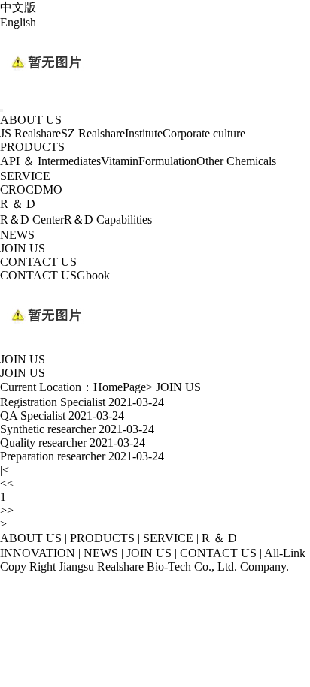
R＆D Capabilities (108, 219)
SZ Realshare (93, 133)
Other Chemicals (236, 161)
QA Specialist (32, 415)
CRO (13, 189)
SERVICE (25, 176)
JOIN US (22, 248)
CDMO (44, 189)
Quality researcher (43, 442)
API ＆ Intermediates (50, 161)
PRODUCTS (32, 146)
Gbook (93, 275)
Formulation (167, 161)
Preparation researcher (52, 456)
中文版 (18, 7)
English (18, 22)
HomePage (119, 387)
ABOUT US (31, 119)
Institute (144, 133)
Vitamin (119, 161)
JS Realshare (30, 133)
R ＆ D (17, 203)
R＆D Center (32, 219)
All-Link (284, 553)
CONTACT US (38, 261)
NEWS (17, 234)
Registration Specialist (52, 402)
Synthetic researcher (48, 429)
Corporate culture (204, 133)
